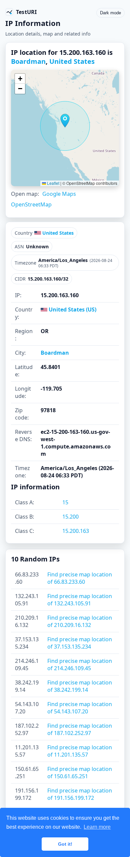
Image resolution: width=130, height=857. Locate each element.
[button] (65, 121)
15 (65, 502)
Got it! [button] (65, 844)
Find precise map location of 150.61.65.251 (79, 772)
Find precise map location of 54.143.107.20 (79, 707)
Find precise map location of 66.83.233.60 (79, 578)
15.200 (70, 516)
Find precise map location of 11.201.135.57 (79, 751)
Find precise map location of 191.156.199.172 (79, 794)
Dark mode (110, 12)
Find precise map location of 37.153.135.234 (79, 643)
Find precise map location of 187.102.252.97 (79, 729)
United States (72, 61)
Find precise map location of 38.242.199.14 (79, 686)
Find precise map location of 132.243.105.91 (79, 599)
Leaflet (52, 183)
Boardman (28, 61)
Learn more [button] (97, 827)
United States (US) (71, 309)
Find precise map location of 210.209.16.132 (79, 621)
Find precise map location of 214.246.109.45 (79, 664)
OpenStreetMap (31, 204)
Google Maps (59, 193)
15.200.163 (75, 531)
